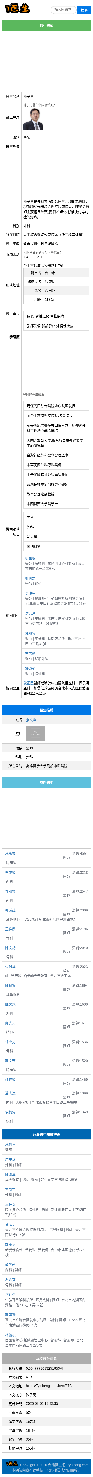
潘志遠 (10, 1093)
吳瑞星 (30, 593)
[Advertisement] (46, 61)
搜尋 (84, 10)
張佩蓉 (10, 967)
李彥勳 (30, 654)
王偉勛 (10, 929)
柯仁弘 (10, 1295)
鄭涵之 (30, 578)
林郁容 (30, 633)
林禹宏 (10, 854)
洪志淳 (30, 613)
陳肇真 (10, 1174)
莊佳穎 (10, 1080)
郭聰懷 (10, 891)
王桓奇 (10, 1204)
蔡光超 (10, 1265)
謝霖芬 (10, 1280)
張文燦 (31, 720)
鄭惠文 (10, 1245)
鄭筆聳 (10, 1315)
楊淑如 (30, 668)
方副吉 (10, 1189)
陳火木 (10, 1004)
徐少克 (10, 1042)
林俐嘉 (10, 1145)
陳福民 (28, 683)
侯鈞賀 (10, 1112)
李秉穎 (10, 872)
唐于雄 (10, 1160)
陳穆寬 (10, 985)
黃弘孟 (10, 1224)
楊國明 (30, 558)
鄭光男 (10, 1023)
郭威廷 (10, 910)
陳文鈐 (10, 948)
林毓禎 (10, 1335)
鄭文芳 (10, 1061)
